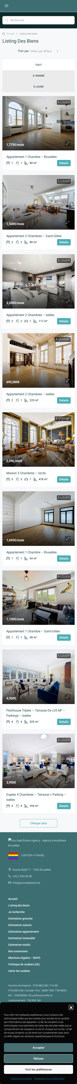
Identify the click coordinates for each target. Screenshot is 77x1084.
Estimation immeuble (21, 938)
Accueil (10, 33)
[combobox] (44, 51)
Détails (64, 163)
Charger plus (38, 823)
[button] (71, 1007)
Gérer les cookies (19, 970)
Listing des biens (19, 905)
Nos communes (18, 951)
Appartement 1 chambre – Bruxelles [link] (31, 157)
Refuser (39, 1058)
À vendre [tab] (38, 75)
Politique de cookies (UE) (24, 964)
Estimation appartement (23, 931)
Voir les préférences (38, 1069)
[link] (38, 123)
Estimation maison (20, 925)
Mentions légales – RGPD (24, 957)
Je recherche (16, 912)
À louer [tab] (38, 86)
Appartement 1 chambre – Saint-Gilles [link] (33, 631)
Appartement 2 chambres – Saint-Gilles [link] (33, 236)
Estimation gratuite (20, 918)
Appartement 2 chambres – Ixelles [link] (30, 315)
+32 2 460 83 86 (22, 876)
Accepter (38, 1047)
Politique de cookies (21, 1078)
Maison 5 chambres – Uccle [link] (26, 473)
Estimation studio (19, 944)
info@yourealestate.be (26, 882)
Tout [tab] (38, 64)
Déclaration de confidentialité (49, 1078)
